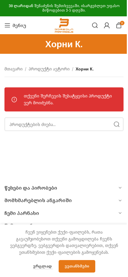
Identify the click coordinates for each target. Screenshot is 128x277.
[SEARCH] (117, 124)
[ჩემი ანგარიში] (107, 25)
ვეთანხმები (77, 266)
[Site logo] (64, 25)
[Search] (95, 25)
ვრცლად (43, 266)
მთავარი (13, 69)
